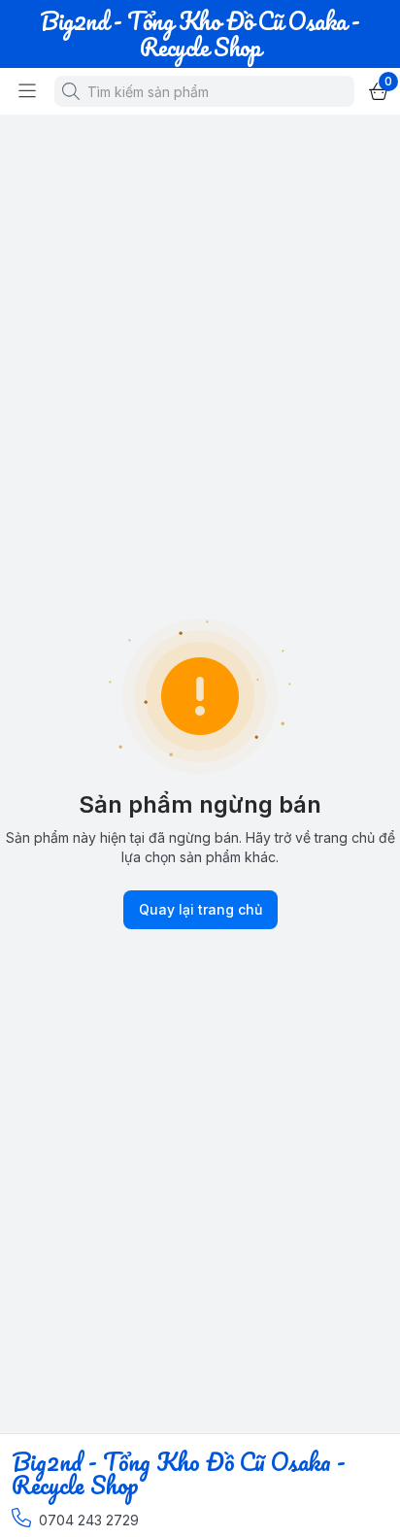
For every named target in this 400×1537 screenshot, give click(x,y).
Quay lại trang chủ (200, 909)
